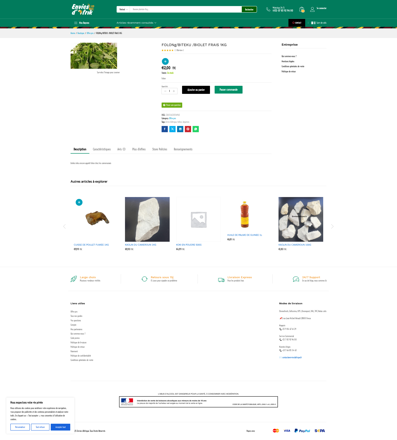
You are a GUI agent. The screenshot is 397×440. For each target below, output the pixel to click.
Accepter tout (61, 427)
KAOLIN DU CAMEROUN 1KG (140, 245)
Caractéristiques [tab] (102, 149)
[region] (40, 415)
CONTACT (298, 23)
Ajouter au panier (196, 90)
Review (179, 50)
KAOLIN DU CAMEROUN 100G (295, 245)
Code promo (75, 338)
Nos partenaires (76, 329)
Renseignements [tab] (183, 149)
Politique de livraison (78, 342)
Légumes (186, 122)
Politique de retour (289, 71)
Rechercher (249, 9)
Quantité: (165, 87)
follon (179, 122)
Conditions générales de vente (293, 66)
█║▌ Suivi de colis (318, 22)
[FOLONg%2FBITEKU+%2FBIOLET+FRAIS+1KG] (172, 129)
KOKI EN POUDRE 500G (189, 245)
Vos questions (76, 320)
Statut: (164, 73)
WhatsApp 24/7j (279, 8)
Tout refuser (40, 427)
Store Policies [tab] (159, 149)
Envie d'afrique (171, 122)
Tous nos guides (76, 316)
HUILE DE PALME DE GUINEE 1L (244, 235)
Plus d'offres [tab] (139, 149)
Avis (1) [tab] (121, 149)
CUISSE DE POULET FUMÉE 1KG (91, 245)
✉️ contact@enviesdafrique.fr (290, 357)
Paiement (74, 351)
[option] (96, 226)
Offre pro (172, 118)
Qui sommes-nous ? (289, 56)
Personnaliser (20, 427)
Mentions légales (288, 61)
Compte (73, 324)
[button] (92, 239)
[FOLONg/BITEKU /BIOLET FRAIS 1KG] (165, 129)
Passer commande (229, 89)
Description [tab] (80, 149)
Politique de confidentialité (81, 355)
